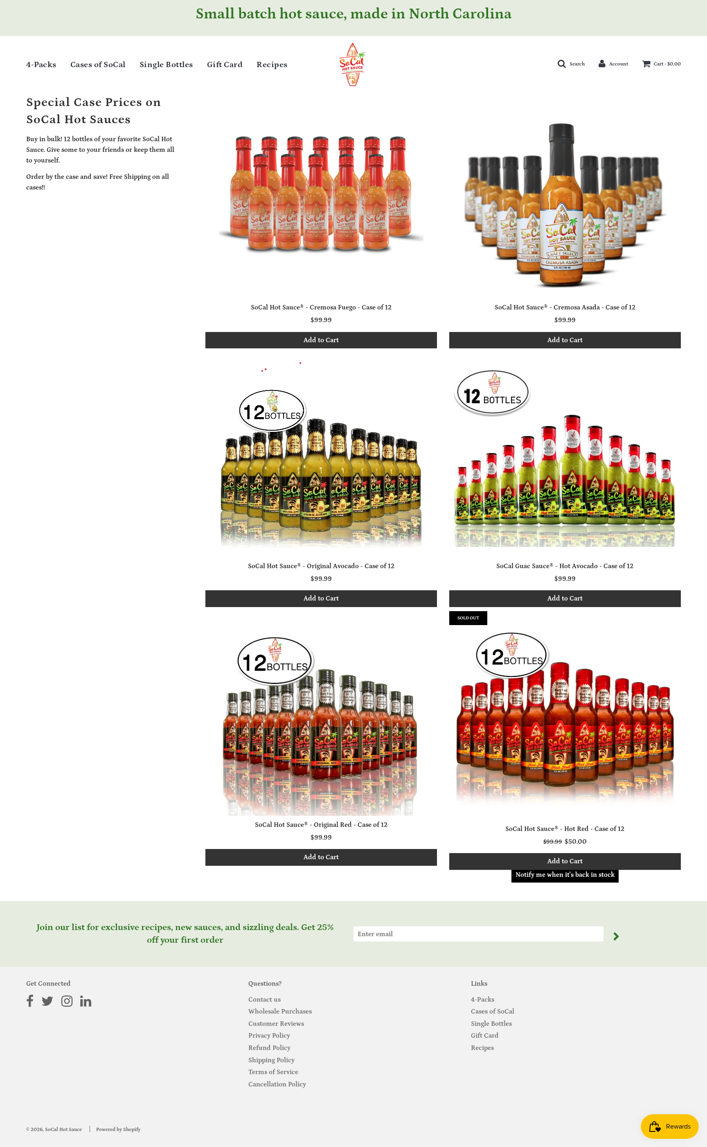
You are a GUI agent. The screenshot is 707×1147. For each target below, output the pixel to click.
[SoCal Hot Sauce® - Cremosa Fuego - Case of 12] (321, 196)
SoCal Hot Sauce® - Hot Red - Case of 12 (564, 829)
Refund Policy (269, 1048)
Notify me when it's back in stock (565, 874)
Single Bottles (166, 64)
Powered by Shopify (118, 1129)
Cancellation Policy (277, 1084)
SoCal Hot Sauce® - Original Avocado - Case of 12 (321, 566)
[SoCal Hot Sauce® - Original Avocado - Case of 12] (321, 454)
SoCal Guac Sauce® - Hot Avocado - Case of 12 (564, 566)
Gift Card (225, 64)
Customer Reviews (276, 1023)
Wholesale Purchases (280, 1011)
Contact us (264, 999)
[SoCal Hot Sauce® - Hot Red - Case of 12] (565, 713)
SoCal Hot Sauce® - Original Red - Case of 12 (321, 825)
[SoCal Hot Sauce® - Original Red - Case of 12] (321, 713)
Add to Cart (321, 340)
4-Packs (41, 64)
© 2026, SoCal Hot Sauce (54, 1129)
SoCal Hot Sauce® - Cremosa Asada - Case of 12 (565, 307)
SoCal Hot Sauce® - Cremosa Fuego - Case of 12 (321, 307)
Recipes (272, 64)
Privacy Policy (269, 1035)
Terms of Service (273, 1072)
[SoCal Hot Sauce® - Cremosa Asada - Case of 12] (565, 196)
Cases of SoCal (98, 64)
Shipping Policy (271, 1060)
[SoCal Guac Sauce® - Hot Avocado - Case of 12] (565, 454)
